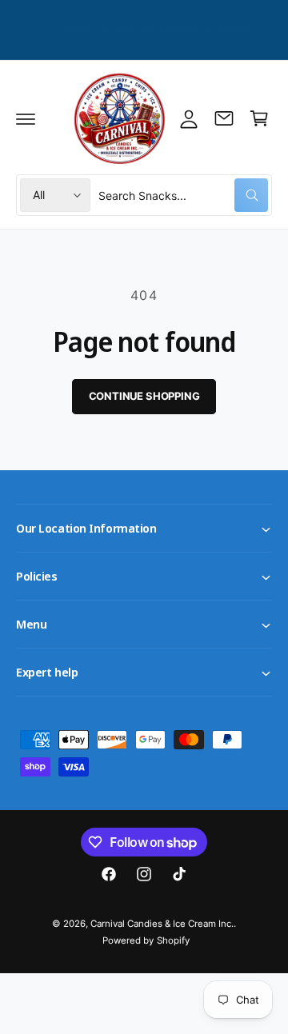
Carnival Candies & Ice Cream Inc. (162, 923)
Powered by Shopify (145, 940)
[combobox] (183, 195)
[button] (25, 118)
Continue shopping (144, 395)
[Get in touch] (224, 118)
